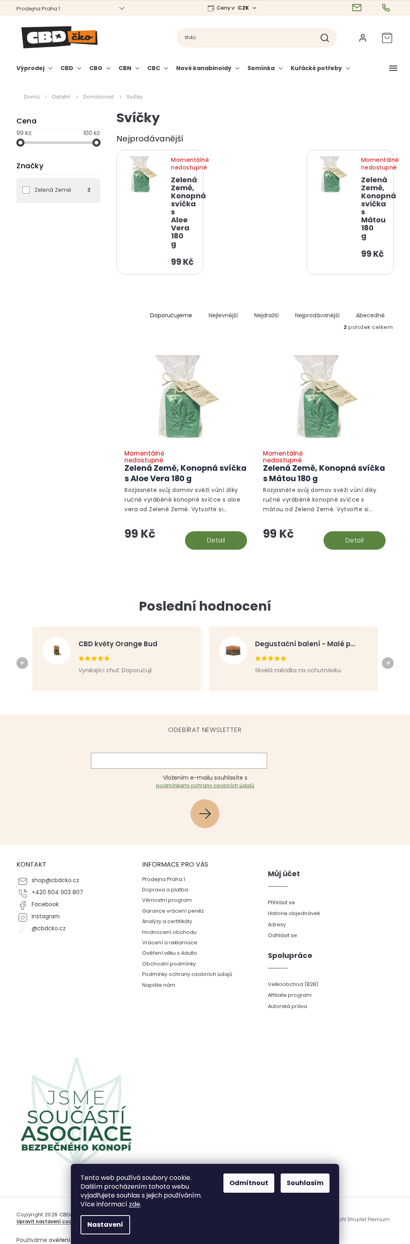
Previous (20, 663)
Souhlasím (302, 1183)
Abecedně (367, 315)
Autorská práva (284, 1006)
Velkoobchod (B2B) (290, 984)
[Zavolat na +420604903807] (384, 8)
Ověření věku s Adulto (166, 953)
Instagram (43, 916)
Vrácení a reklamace (166, 942)
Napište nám (155, 985)
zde (131, 1204)
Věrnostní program (164, 900)
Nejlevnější (220, 315)
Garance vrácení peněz (170, 910)
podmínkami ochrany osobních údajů (202, 785)
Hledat (325, 38)
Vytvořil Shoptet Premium (356, 1219)
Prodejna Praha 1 (35, 8)
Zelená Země (60, 190)
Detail (213, 540)
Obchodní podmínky (166, 963)
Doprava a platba (162, 889)
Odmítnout (246, 1183)
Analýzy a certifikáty (164, 921)
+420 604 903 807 (54, 892)
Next (386, 663)
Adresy (274, 924)
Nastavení (102, 1224)
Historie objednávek (291, 913)
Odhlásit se (279, 935)
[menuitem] (34, 71)
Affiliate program (286, 995)
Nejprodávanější (314, 315)
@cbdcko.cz (46, 928)
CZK (241, 8)
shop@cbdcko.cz (52, 880)
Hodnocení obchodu (166, 932)
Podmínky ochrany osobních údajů (184, 974)
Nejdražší (263, 315)
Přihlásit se (205, 813)
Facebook (42, 904)
